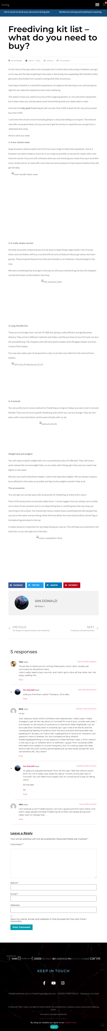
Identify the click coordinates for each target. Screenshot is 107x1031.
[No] (102, 1025)
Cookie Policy (70, 1022)
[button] (97, 4)
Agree (54, 1027)
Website (15, 905)
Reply (21, 680)
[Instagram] (63, 983)
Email (14, 894)
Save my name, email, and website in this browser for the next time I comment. (48, 920)
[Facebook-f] (44, 983)
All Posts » (40, 606)
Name (14, 883)
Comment (16, 844)
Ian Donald (28, 690)
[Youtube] (53, 983)
